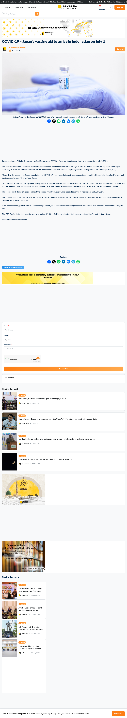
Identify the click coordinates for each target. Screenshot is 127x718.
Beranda (7, 7)
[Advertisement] (63, 141)
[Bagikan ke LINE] (59, 121)
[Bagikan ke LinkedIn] (63, 121)
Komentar (8, 344)
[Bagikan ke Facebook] (49, 121)
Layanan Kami (31, 7)
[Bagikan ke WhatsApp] (78, 121)
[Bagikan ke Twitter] (54, 121)
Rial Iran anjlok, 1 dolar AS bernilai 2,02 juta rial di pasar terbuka (88, 2)
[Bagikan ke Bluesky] (68, 121)
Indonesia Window (17, 47)
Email (6, 336)
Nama (6, 326)
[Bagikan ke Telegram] (73, 121)
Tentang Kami (18, 7)
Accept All (118, 713)
